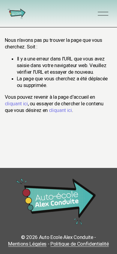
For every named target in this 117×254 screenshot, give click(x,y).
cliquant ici (16, 104)
